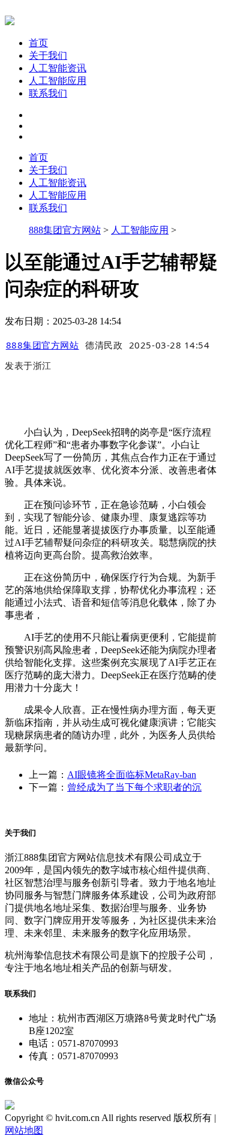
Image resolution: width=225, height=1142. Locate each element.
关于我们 (48, 55)
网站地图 (24, 1130)
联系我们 (48, 93)
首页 (38, 43)
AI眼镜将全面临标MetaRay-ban (131, 775)
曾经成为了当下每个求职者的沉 (134, 787)
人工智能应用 (57, 81)
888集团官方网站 (65, 230)
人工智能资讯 (57, 68)
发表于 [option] (28, 365)
